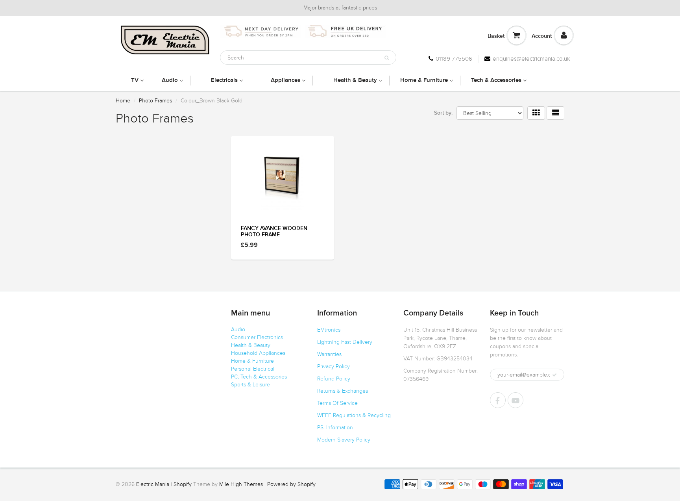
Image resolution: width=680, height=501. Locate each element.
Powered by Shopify (291, 484)
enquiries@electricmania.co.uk (531, 58)
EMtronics (328, 330)
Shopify (183, 484)
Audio (238, 329)
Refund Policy (333, 378)
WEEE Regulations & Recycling (354, 415)
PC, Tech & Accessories (259, 376)
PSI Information (335, 427)
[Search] (386, 58)
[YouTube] (515, 400)
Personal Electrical (252, 369)
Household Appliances (258, 353)
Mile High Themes (241, 484)
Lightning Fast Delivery (344, 342)
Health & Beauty (250, 345)
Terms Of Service (337, 403)
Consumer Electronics (257, 337)
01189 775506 (454, 58)
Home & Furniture (252, 361)
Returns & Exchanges (342, 391)
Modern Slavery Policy (343, 439)
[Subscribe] (554, 375)
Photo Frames (155, 100)
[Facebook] (498, 400)
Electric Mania (152, 484)
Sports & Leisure (250, 384)
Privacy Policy (333, 366)
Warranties (329, 354)
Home (123, 100)
